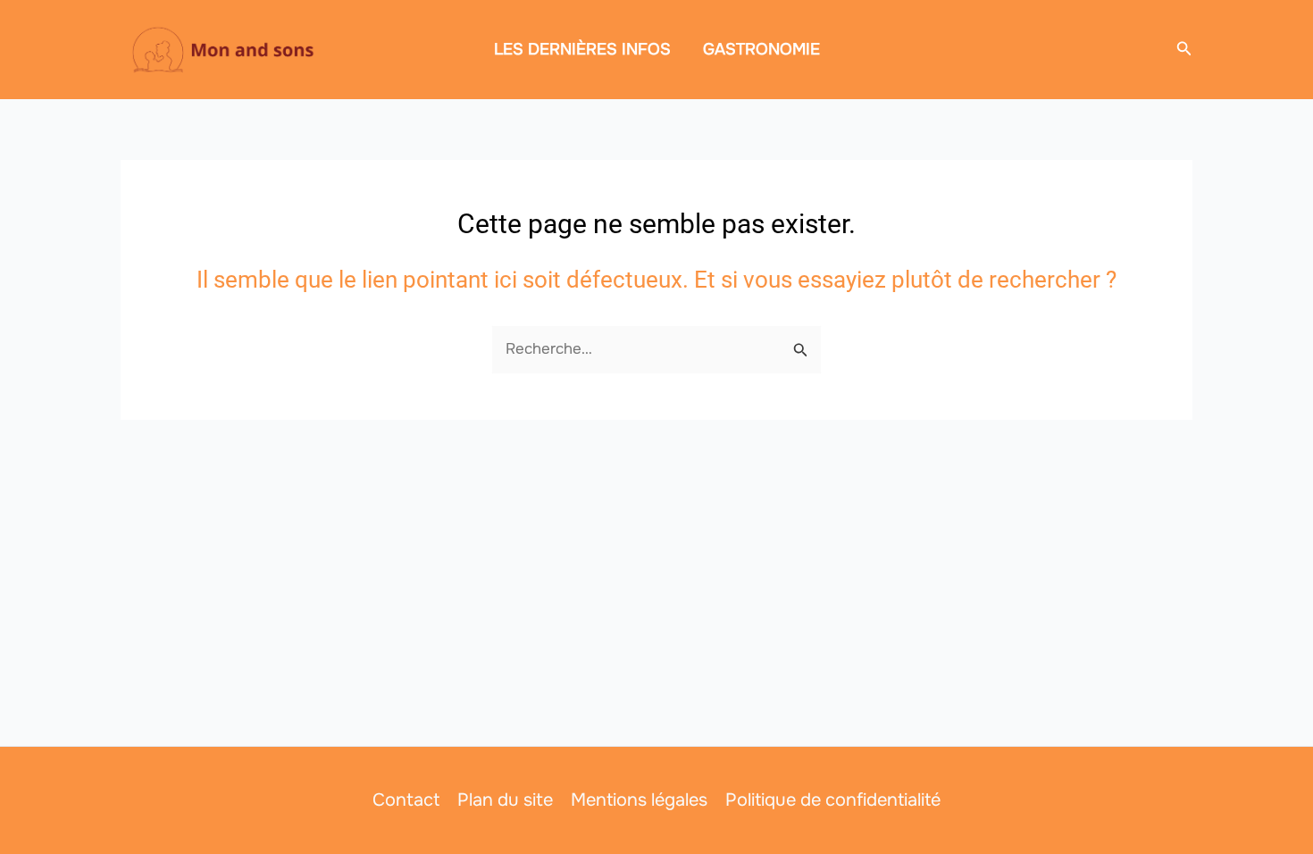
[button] (1184, 49)
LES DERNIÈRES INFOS (582, 49)
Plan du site (505, 800)
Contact (405, 800)
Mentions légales (639, 800)
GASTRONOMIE (761, 49)
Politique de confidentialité (833, 800)
